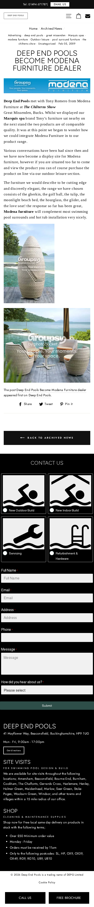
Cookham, (10, 784)
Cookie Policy (47, 882)
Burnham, (79, 778)
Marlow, (49, 789)
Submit (47, 705)
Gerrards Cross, (51, 784)
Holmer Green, (13, 789)
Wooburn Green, (26, 794)
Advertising (14, 35)
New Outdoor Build (21, 510)
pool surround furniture (66, 39)
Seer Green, (64, 789)
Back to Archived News (50, 437)
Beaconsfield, (44, 778)
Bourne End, (63, 778)
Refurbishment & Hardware (67, 556)
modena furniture (18, 39)
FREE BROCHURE (69, 898)
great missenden (55, 35)
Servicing (15, 553)
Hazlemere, (70, 784)
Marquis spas (76, 35)
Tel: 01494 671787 (35, 4)
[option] (47, 4)
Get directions (14, 750)
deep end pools (33, 35)
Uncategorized (47, 44)
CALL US (25, 898)
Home (33, 28)
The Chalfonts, (28, 784)
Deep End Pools (40, 395)
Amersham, (26, 778)
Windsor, (44, 794)
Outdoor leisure (40, 39)
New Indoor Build (67, 510)
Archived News (51, 28)
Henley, (84, 784)
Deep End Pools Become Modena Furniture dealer (51, 390)
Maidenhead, (34, 789)
